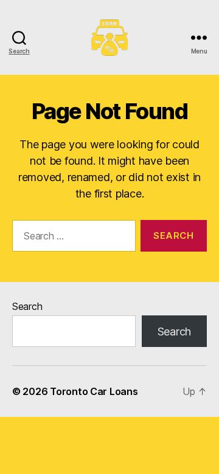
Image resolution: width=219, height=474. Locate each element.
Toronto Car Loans (93, 391)
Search (27, 306)
